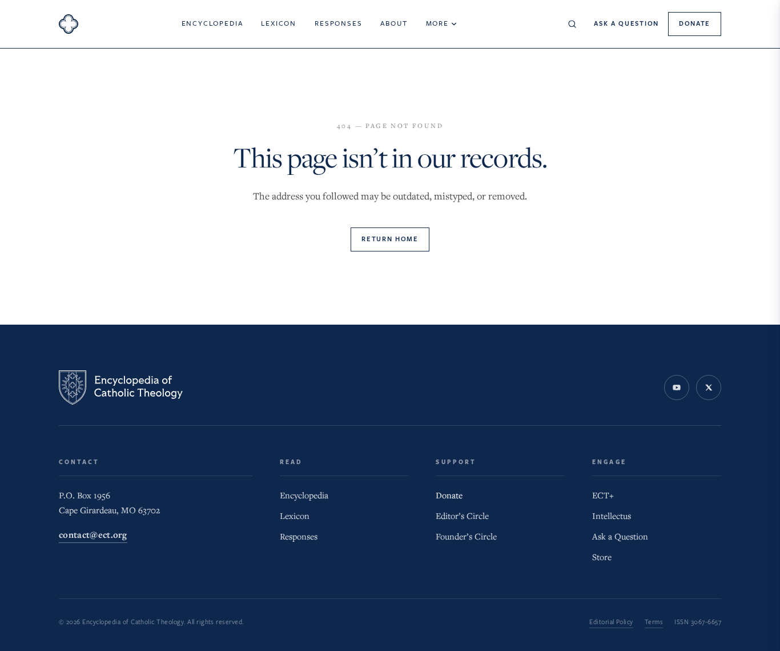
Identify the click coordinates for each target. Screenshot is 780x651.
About (393, 23)
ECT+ (603, 495)
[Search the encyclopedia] (572, 24)
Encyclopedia (212, 23)
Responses (338, 23)
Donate (694, 23)
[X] (708, 387)
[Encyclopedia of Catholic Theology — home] (121, 387)
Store (602, 557)
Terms (654, 622)
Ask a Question (626, 23)
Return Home (389, 239)
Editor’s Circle (462, 516)
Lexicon (278, 23)
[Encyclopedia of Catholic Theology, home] (69, 24)
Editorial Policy (611, 622)
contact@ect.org (93, 535)
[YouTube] (676, 387)
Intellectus (611, 516)
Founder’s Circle (466, 536)
